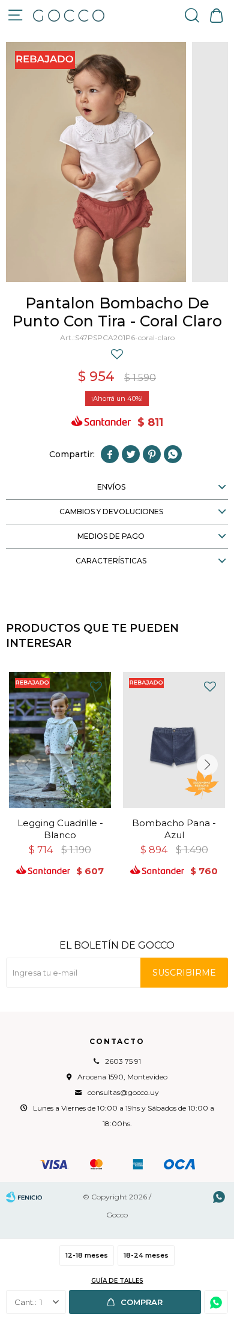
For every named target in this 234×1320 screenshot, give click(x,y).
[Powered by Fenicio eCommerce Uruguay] (24, 1197)
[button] (192, 15)
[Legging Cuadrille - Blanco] (60, 740)
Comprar (142, 1302)
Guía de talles (117, 1281)
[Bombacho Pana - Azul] (174, 740)
